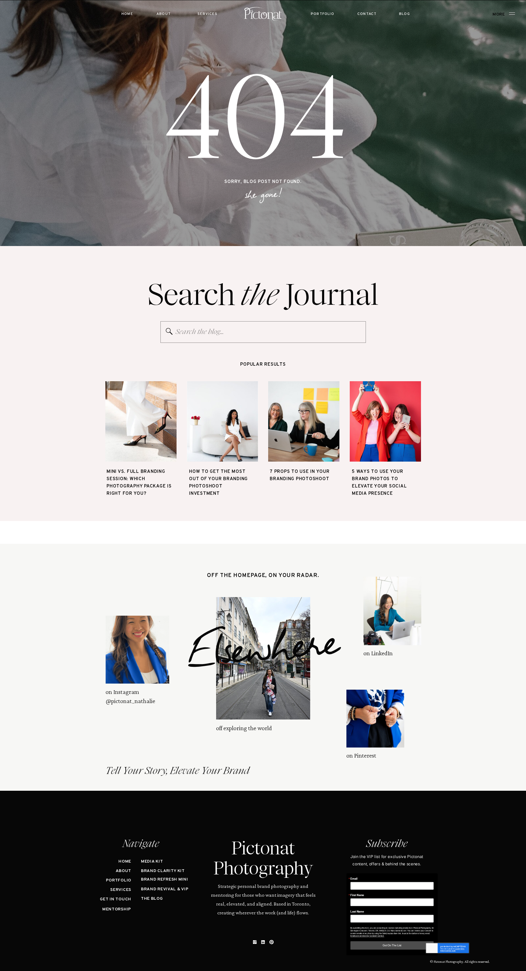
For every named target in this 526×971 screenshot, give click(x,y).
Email (353, 878)
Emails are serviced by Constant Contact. (367, 935)
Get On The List (392, 945)
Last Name (357, 911)
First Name (357, 895)
